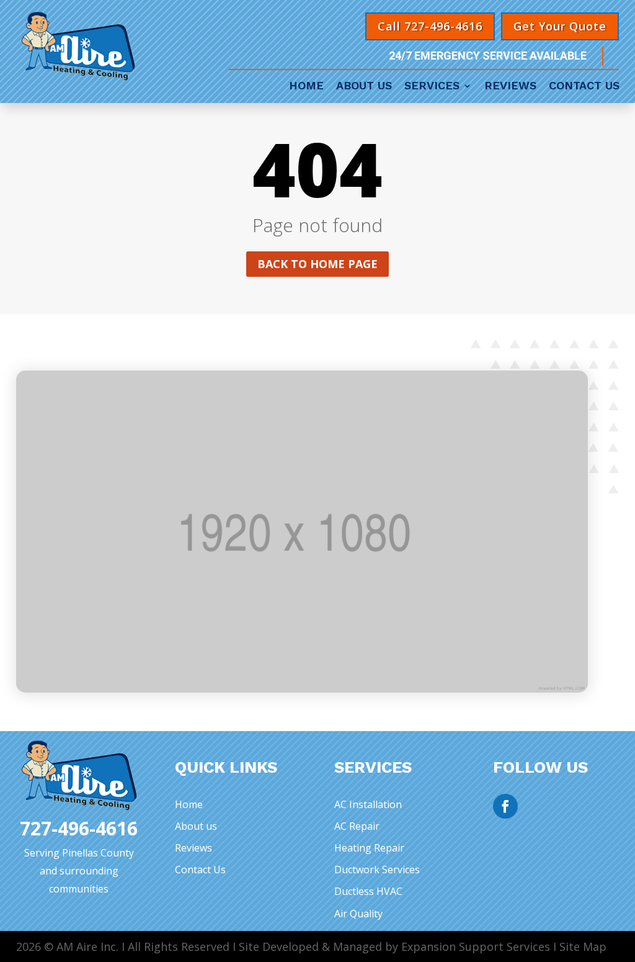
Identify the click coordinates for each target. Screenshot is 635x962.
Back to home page (317, 263)
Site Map (582, 946)
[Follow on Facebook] (505, 806)
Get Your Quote (559, 26)
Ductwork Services (377, 869)
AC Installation (368, 804)
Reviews (510, 86)
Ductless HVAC (368, 891)
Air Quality (358, 913)
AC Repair (357, 826)
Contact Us (584, 86)
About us (196, 826)
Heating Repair (369, 848)
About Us (364, 86)
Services (432, 86)
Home (306, 86)
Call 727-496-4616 (430, 26)
